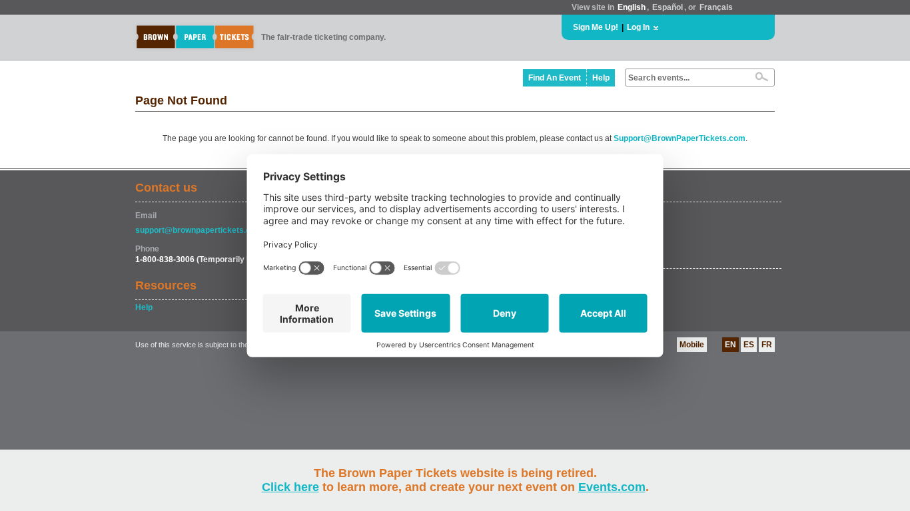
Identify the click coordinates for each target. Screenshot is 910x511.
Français (716, 7)
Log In (638, 27)
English (632, 7)
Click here (290, 487)
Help (601, 78)
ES (748, 344)
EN (730, 344)
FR (766, 344)
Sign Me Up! (595, 27)
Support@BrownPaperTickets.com (679, 138)
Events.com (612, 487)
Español (667, 7)
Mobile (692, 344)
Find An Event (554, 78)
